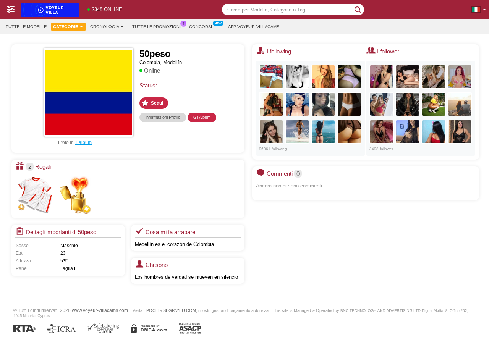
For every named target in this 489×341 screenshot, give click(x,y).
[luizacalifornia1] (459, 104)
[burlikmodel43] (349, 77)
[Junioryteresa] (381, 104)
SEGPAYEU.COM (179, 310)
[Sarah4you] (323, 77)
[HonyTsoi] (271, 104)
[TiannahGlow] (433, 104)
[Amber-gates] (407, 104)
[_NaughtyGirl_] (297, 132)
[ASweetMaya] (323, 132)
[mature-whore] (459, 77)
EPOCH (151, 310)
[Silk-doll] (433, 132)
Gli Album (201, 117)
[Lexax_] (297, 104)
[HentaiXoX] (297, 77)
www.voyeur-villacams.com (100, 310)
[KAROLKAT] (381, 77)
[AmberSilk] (381, 132)
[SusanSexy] (323, 104)
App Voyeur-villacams (253, 26)
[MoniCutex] (349, 132)
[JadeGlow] (459, 132)
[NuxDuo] (433, 77)
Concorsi (200, 26)
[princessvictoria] (407, 132)
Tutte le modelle (26, 26)
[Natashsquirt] (349, 104)
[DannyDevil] (271, 132)
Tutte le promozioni (156, 26)
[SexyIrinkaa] (271, 77)
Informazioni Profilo (162, 117)
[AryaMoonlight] (407, 77)
